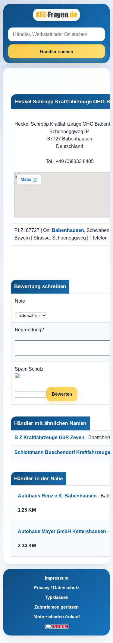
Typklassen (56, 597)
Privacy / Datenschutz (57, 587)
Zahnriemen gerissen (56, 606)
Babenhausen (68, 230)
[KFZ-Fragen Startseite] (56, 15)
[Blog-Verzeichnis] (57, 626)
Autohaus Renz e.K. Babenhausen (57, 495)
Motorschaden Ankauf (56, 616)
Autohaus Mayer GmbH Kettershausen (62, 531)
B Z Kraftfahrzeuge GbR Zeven (49, 437)
